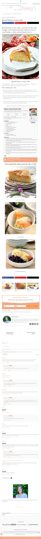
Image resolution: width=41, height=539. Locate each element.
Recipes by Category (7, 13)
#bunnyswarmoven (10, 160)
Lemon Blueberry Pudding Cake (20, 271)
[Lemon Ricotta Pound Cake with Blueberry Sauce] (8, 286)
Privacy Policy (35, 537)
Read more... (26, 322)
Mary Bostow (6, 17)
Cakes (11, 13)
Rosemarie (9, 381)
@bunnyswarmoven (27, 159)
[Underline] (6, 349)
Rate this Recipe (33, 120)
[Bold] (3, 349)
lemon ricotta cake (16, 311)
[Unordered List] (8, 349)
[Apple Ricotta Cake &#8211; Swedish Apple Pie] (20, 286)
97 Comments (12, 17)
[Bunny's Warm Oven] (20, 10)
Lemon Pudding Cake (20, 236)
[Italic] (4, 349)
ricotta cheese (28, 311)
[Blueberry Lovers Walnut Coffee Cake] (33, 286)
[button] (37, 35)
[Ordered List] (7, 349)
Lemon (11, 311)
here (28, 499)
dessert (8, 311)
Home (3, 13)
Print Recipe (34, 116)
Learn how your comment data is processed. (24, 351)
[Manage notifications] (39, 532)
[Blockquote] (10, 349)
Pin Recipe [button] (34, 118)
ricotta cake (22, 311)
